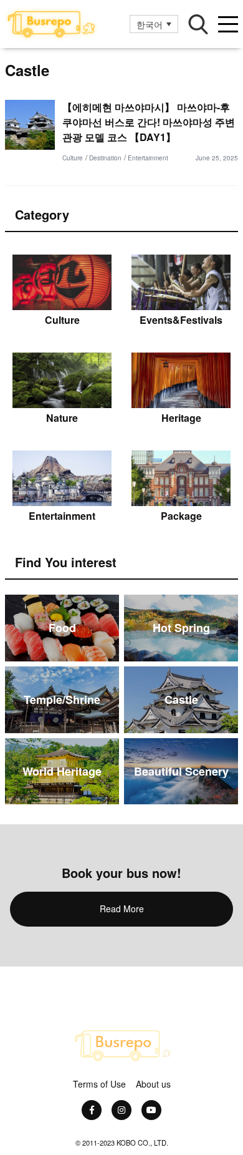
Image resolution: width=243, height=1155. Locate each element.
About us (153, 1084)
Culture (72, 158)
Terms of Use (99, 1084)
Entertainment (148, 158)
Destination (105, 158)
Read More (122, 908)
